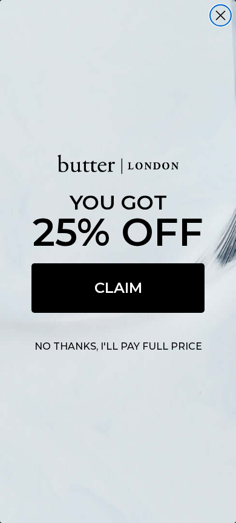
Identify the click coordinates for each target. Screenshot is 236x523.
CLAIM (118, 288)
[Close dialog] (220, 15)
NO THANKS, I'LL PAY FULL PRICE (118, 346)
